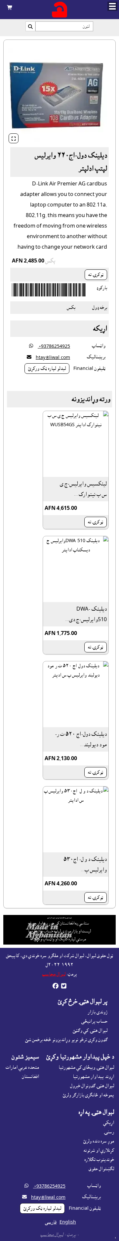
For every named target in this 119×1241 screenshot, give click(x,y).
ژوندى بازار (97, 1012)
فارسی (51, 1222)
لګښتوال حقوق (101, 1169)
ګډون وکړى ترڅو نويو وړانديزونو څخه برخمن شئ (66, 1039)
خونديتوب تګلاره (99, 1159)
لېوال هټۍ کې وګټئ (90, 1030)
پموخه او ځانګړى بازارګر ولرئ (88, 1095)
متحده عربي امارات (22, 1067)
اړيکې (108, 1122)
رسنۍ (109, 1132)
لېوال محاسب (53, 974)
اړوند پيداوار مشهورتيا (93, 1076)
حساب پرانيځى (94, 1021)
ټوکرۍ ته (95, 274)
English (68, 1222)
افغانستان (30, 1076)
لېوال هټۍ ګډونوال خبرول (92, 1086)
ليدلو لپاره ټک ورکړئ (47, 368)
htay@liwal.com (53, 357)
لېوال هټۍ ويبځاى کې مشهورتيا (86, 1067)
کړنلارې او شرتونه (99, 1150)
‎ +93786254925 (54, 346)
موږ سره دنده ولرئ (98, 1141)
